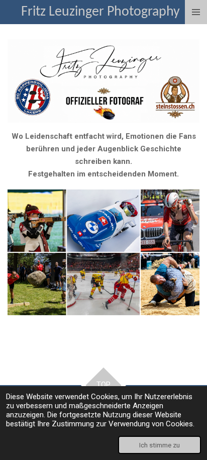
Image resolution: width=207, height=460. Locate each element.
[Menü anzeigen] (196, 12)
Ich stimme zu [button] (159, 445)
